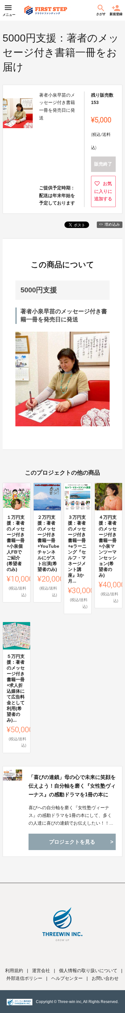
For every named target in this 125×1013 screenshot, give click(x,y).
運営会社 (41, 970)
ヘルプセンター (67, 978)
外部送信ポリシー (24, 978)
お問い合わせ (105, 978)
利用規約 (14, 970)
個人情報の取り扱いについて (88, 970)
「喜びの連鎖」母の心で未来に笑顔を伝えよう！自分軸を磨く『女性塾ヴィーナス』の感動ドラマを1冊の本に (72, 785)
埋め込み (112, 224)
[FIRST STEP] (46, 10)
